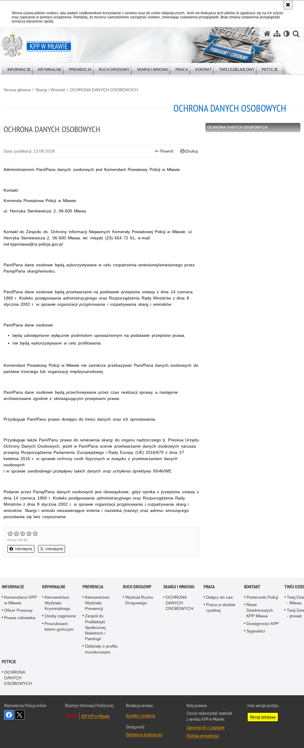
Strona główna (17, 89)
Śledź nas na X (19, 715)
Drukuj (192, 151)
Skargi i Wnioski (50, 89)
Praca (209, 587)
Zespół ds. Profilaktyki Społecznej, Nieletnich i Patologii (96, 627)
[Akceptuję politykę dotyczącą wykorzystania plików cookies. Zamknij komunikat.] (288, 4)
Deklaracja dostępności (144, 734)
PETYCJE (9, 662)
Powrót (166, 151)
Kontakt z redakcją (140, 715)
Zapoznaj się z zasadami (205, 727)
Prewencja (93, 587)
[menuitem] (19, 68)
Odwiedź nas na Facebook (9, 715)
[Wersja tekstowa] (287, 33)
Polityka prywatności (202, 736)
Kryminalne (53, 587)
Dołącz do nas (219, 597)
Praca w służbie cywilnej (220, 607)
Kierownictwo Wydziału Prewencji (97, 603)
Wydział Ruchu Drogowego (139, 600)
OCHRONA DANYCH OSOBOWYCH (104, 89)
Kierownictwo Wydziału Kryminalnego (57, 603)
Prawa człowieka (19, 617)
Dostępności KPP (262, 623)
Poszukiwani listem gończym (59, 626)
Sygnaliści (255, 631)
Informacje (13, 587)
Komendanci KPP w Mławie (20, 600)
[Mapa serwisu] (277, 33)
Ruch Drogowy (137, 587)
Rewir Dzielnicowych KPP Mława (259, 610)
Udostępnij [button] (23, 549)
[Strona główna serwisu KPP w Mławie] (267, 33)
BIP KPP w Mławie (95, 716)
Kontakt (252, 587)
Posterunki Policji (262, 597)
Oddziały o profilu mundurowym (101, 649)
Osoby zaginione (60, 616)
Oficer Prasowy (18, 610)
